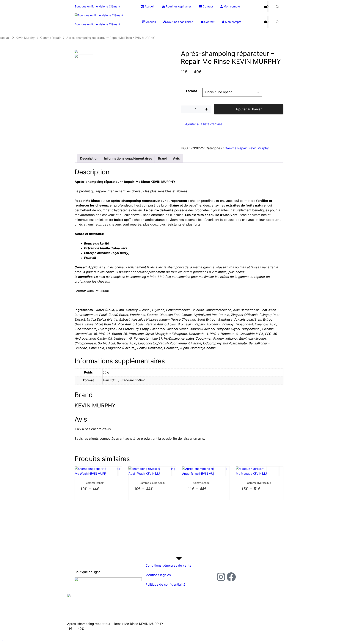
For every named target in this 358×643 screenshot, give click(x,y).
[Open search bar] (278, 22)
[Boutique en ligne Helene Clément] (99, 15)
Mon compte (232, 22)
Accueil (150, 22)
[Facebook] (231, 576)
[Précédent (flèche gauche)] (6, 321)
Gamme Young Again (152, 483)
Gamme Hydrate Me (259, 483)
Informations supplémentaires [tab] (128, 158)
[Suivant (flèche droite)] (351, 321)
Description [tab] (89, 158)
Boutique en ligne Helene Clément (97, 24)
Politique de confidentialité (165, 584)
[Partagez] (346, 4)
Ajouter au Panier (249, 109)
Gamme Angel (201, 483)
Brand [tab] (162, 158)
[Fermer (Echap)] (354, 4)
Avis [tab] (176, 158)
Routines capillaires (180, 22)
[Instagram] (221, 576)
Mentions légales (158, 575)
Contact (208, 22)
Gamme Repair (50, 38)
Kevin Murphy (25, 38)
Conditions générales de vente (168, 565)
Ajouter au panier (112, 475)
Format (191, 91)
